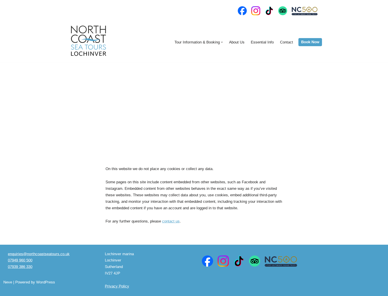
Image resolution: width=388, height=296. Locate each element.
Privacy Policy (117, 286)
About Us (237, 42)
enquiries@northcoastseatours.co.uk (39, 254)
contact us (171, 221)
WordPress (45, 282)
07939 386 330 (20, 267)
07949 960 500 (20, 260)
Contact (286, 42)
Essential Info (262, 42)
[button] (222, 42)
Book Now (310, 42)
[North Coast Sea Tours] (88, 42)
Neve (7, 282)
